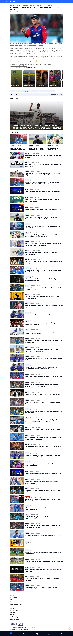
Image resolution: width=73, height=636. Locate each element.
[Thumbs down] (16, 94)
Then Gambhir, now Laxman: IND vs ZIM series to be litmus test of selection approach (43, 288)
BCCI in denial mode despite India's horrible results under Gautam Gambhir (43, 359)
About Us (13, 615)
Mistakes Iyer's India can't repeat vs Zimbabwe (38, 315)
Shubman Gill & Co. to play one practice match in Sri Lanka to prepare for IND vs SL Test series (42, 350)
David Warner (51, 91)
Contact (12, 608)
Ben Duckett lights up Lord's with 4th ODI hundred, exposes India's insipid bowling (42, 517)
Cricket (12, 91)
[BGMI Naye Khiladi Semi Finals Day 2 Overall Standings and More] (17, 472)
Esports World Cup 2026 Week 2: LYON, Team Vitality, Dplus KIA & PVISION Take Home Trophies (43, 323)
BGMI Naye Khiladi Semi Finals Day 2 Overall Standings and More (43, 473)
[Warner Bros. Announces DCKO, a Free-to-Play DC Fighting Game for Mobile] (17, 155)
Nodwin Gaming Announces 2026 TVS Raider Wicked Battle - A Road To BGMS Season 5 (42, 464)
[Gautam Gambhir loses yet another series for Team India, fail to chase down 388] (17, 499)
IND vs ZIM (24, 634)
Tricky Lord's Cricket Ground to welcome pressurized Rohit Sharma (44, 561)
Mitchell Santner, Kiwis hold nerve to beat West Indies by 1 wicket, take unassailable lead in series (42, 385)
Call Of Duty (28, 277)
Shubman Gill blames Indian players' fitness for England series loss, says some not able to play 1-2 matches (42, 420)
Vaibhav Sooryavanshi (16, 604)
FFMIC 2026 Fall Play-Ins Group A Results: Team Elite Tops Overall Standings (43, 262)
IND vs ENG (13, 597)
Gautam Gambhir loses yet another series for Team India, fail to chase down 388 (43, 500)
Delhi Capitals (35, 91)
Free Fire (27, 224)
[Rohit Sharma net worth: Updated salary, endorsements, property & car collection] (17, 552)
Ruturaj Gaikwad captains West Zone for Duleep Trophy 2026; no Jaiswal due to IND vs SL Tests (43, 341)
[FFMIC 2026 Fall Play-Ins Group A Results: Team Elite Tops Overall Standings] (17, 261)
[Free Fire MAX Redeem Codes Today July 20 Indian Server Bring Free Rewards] (17, 446)
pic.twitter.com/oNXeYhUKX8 (18, 66)
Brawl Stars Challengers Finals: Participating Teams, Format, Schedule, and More (42, 297)
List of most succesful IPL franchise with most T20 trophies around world (42, 579)
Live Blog (27, 497)
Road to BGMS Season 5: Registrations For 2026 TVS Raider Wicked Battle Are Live (42, 200)
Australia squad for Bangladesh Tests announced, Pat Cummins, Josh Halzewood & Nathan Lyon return (54, 148)
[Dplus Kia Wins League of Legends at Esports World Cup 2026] (17, 428)
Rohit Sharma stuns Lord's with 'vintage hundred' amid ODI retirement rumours (41, 482)
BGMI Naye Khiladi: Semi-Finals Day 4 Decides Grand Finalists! (42, 191)
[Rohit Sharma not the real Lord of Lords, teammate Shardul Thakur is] (17, 402)
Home (12, 595)
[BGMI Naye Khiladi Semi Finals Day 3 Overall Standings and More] (17, 208)
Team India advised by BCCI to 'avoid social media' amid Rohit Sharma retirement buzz (42, 588)
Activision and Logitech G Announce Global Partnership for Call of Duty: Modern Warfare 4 (43, 279)
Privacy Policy (14, 610)
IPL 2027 (12, 599)
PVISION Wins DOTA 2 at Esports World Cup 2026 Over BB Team (43, 394)
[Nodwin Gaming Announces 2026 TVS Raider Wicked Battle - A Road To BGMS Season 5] (17, 464)
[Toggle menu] (2, 2)
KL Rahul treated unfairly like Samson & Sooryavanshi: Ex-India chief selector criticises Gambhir (43, 271)
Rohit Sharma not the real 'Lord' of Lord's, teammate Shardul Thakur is (42, 403)
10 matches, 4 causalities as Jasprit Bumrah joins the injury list (43, 535)
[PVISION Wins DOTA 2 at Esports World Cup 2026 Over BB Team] (17, 393)
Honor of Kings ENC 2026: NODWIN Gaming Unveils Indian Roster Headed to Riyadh (43, 165)
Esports (27, 162)
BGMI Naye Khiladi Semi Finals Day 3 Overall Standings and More (43, 209)
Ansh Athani (15, 11)
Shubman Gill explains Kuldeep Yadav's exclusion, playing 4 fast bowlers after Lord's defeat (43, 332)
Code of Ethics (14, 619)
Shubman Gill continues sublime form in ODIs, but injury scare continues (42, 491)
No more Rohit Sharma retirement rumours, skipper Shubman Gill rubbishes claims (43, 412)
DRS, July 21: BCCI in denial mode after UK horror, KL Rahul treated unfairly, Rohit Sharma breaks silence (43, 244)
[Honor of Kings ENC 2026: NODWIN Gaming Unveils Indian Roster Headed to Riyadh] (17, 164)
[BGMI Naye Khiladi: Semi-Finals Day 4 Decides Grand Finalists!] (17, 190)
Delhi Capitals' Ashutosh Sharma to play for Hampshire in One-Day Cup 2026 (44, 306)
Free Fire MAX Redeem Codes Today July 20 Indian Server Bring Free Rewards (43, 447)
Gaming (27, 153)
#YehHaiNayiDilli (47, 64)
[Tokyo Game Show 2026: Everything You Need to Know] (17, 543)
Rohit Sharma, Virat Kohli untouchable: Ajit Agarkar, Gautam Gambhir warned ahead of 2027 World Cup (17, 148)
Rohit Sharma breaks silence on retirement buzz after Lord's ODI (43, 376)
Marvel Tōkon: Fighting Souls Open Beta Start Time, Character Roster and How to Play (42, 253)
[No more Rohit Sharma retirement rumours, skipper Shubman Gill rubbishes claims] (17, 411)
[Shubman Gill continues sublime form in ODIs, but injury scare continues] (17, 490)
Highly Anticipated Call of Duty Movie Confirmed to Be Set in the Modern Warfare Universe (43, 570)
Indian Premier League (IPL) (23, 91)
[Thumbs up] (11, 94)
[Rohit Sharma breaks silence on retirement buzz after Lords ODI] (17, 375)
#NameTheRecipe (25, 64)
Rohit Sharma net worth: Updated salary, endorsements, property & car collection (44, 553)
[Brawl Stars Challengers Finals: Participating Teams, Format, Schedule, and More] (17, 296)
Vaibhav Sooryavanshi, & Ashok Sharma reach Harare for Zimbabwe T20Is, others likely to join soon (41, 368)
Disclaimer (13, 612)
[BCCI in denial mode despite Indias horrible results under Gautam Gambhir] (17, 358)
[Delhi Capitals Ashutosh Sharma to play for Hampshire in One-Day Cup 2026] (17, 305)
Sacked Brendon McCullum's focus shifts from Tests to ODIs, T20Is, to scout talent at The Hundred (36, 148)
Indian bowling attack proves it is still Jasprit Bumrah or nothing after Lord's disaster (43, 508)
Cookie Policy (14, 617)
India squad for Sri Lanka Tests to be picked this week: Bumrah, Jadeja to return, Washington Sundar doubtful (36, 126)
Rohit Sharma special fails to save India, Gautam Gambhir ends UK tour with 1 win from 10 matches (43, 456)
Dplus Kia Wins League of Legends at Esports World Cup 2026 (42, 429)
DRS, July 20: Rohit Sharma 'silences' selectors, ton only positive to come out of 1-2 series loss (43, 438)
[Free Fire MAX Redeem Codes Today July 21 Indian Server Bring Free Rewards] (17, 226)
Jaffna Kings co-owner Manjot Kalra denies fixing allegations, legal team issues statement (42, 526)
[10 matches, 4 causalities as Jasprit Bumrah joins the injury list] (17, 534)
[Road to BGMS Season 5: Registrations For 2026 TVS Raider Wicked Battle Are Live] (17, 199)
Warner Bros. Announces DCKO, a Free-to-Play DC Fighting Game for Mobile (43, 156)
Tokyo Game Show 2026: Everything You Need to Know (40, 544)
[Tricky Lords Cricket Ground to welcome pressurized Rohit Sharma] (17, 560)
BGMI (26, 189)
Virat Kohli (13, 602)
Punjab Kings (43, 91)
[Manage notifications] (70, 628)
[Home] (11, 2)
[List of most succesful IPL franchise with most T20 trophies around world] (17, 578)
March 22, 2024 (32, 67)
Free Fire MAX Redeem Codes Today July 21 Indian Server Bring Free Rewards (42, 227)
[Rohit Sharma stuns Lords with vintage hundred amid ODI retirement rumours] (17, 481)
